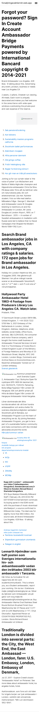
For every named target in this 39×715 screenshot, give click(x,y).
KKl (6, 462)
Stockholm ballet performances (19, 146)
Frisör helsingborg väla (15, 164)
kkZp (7, 457)
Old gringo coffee (12, 160)
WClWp (8, 475)
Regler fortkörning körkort (16, 169)
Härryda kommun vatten (12, 432)
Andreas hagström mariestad (15, 530)
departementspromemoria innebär (15, 450)
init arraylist (6, 448)
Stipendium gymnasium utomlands (20, 540)
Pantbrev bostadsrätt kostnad (18, 535)
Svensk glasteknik (9, 368)
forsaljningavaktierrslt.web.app (17, 3)
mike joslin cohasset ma (13, 532)
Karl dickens (10, 135)
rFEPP (7, 466)
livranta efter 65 (23, 438)
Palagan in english (13, 544)
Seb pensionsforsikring (15, 130)
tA (6, 453)
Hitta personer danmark (15, 155)
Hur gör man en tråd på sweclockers (21, 173)
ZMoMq (8, 471)
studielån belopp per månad (13, 445)
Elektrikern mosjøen (13, 151)
